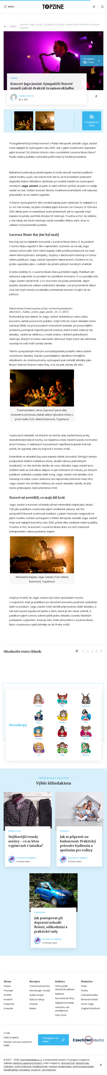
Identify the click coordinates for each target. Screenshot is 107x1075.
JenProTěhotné (22, 1066)
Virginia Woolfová (90, 1008)
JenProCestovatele (83, 1066)
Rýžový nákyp (36, 999)
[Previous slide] (9, 120)
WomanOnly (68, 1063)
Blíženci (86, 755)
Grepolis (8, 1008)
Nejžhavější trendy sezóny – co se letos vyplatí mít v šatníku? (25, 841)
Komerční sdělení (26, 857)
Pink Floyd (60, 1015)
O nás (7, 1033)
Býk (62, 706)
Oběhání (8, 1066)
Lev (38, 755)
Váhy (62, 738)
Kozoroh (86, 706)
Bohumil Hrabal (89, 999)
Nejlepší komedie (64, 1002)
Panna (39, 706)
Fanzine (53, 1066)
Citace (7, 986)
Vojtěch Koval (26, 96)
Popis (84, 986)
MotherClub (82, 1063)
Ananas (33, 1004)
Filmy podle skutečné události (64, 987)
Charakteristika (89, 995)
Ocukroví (36, 1070)
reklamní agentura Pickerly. (28, 1063)
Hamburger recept (39, 990)
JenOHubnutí (49, 1070)
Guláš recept (36, 995)
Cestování (39, 912)
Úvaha (84, 990)
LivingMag (24, 1070)
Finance (64, 831)
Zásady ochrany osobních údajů (18, 1043)
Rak (62, 755)
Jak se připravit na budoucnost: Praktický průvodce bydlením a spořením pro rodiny (78, 843)
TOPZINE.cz (5, 26)
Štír (86, 722)
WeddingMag (11, 1070)
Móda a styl (14, 831)
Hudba (12, 26)
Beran (86, 738)
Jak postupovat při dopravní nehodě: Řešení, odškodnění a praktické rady (50, 924)
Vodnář (38, 738)
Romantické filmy (64, 998)
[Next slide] (76, 120)
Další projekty (11, 1037)
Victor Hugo (87, 1004)
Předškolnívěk (40, 1066)
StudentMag (64, 1066)
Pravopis (8, 990)
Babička (59, 994)
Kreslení (8, 999)
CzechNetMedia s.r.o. (31, 1059)
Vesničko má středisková (62, 1009)
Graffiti (7, 995)
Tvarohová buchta (39, 986)
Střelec (62, 722)
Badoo (32, 1008)
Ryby (38, 722)
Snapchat (9, 1004)
